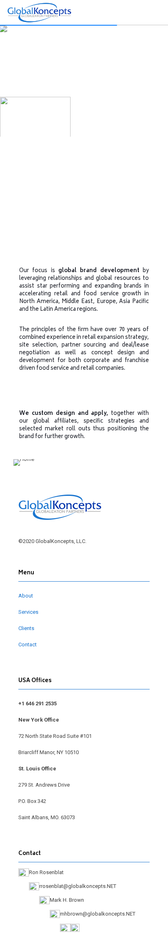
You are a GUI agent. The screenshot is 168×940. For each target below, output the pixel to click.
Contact (27, 644)
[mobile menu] (157, 12)
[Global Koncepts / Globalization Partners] (39, 12)
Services (28, 612)
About (25, 596)
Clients (26, 628)
